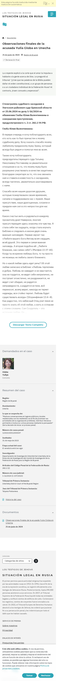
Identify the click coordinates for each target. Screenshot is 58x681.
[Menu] (52, 14)
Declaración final (12, 60)
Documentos (11, 38)
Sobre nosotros (9, 625)
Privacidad (7, 630)
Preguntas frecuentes (13, 643)
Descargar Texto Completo (28, 325)
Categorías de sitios (14, 561)
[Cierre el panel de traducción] (52, 3)
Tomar (29, 675)
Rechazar (45, 675)
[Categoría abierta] (36, 561)
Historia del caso (13, 499)
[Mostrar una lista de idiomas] (46, 3)
